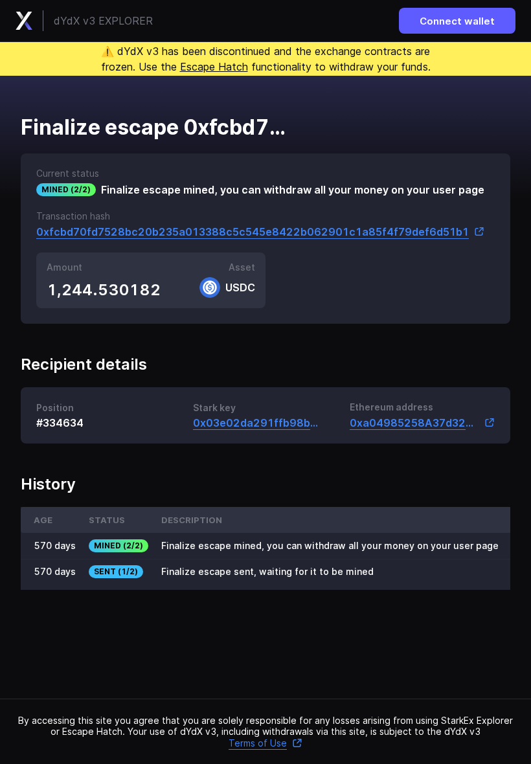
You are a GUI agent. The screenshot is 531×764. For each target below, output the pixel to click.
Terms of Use (258, 742)
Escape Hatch (214, 66)
